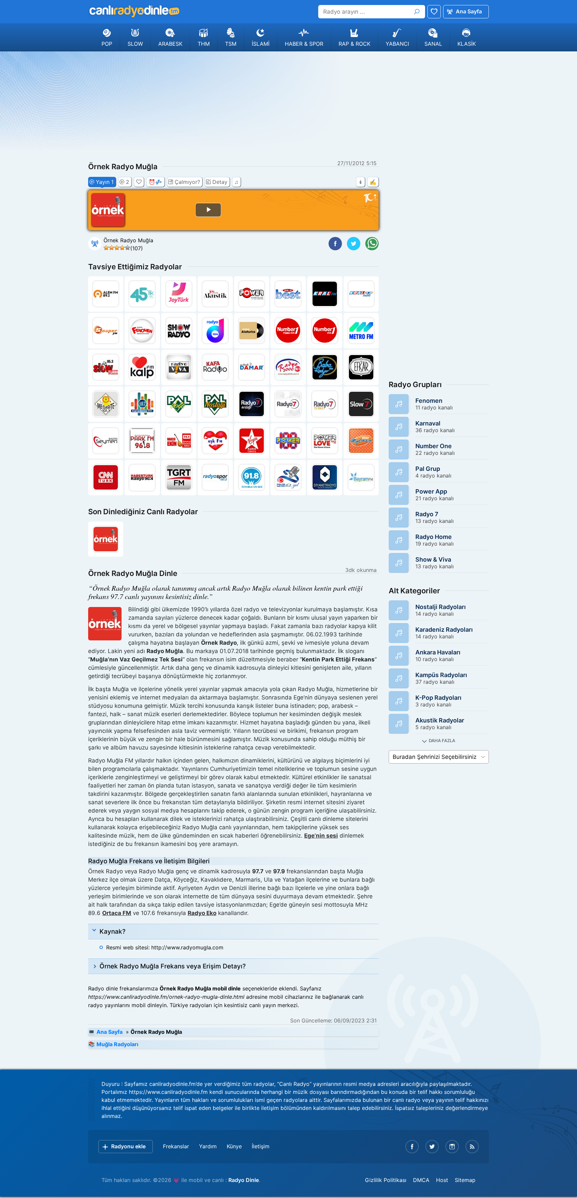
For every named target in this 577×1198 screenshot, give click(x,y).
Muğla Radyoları (117, 1044)
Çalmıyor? (187, 182)
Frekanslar (176, 1146)
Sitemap (465, 1180)
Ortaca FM (116, 913)
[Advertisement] (288, 105)
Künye (234, 1146)
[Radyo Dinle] (134, 11)
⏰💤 (155, 182)
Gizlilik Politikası (385, 1180)
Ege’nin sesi (321, 835)
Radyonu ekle (128, 1146)
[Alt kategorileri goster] (439, 740)
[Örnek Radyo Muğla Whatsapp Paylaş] (372, 243)
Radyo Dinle (243, 1180)
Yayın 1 (105, 182)
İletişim (260, 1146)
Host (442, 1180)
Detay (219, 182)
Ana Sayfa (469, 11)
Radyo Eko (202, 913)
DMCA (421, 1180)
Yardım (208, 1146)
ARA (416, 11)
